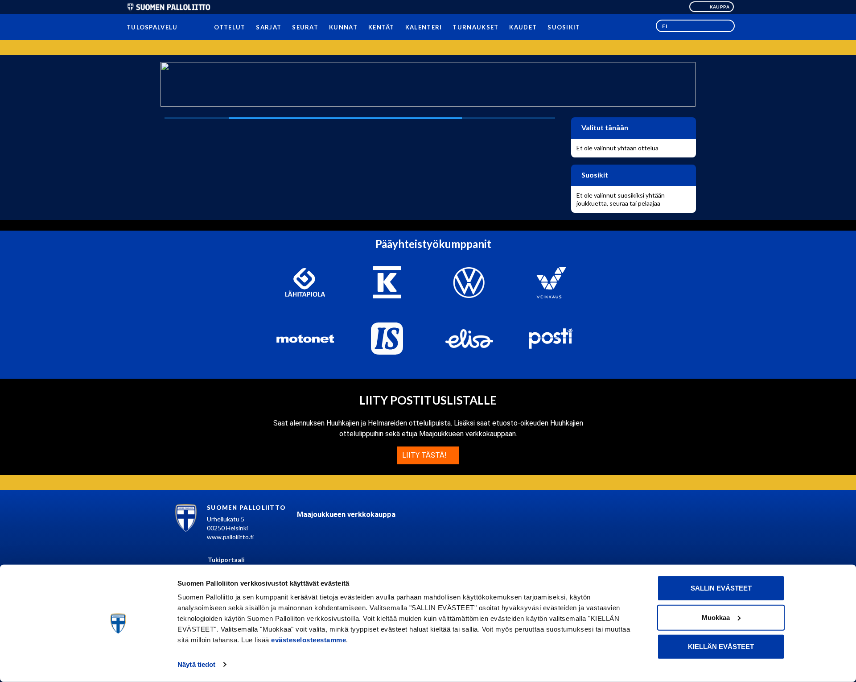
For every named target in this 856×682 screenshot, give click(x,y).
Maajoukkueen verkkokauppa (346, 514)
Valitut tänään (604, 127)
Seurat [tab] (305, 27)
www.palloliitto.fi (230, 537)
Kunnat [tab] (343, 27)
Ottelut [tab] (229, 27)
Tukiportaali (226, 559)
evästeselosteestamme (308, 640)
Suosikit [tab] (563, 27)
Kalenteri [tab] (423, 27)
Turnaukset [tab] (475, 27)
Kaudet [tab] (523, 27)
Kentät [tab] (381, 27)
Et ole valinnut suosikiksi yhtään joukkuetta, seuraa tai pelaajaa (620, 199)
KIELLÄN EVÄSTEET (721, 646)
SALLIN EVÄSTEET (721, 588)
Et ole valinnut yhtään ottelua (617, 148)
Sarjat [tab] (268, 27)
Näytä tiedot (196, 664)
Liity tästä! (425, 455)
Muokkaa (716, 617)
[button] (695, 26)
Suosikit (594, 174)
